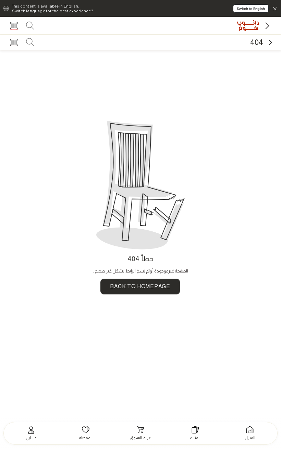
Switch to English (251, 9)
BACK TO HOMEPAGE (140, 286)
